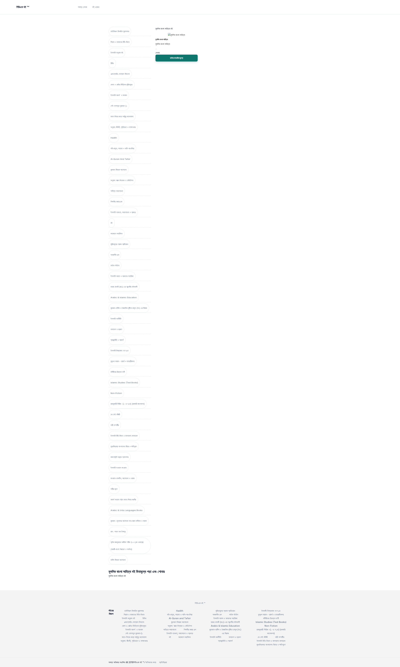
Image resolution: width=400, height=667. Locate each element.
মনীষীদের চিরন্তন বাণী (118, 372)
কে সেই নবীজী (115, 414)
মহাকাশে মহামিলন (116, 233)
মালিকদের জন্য (151, 662)
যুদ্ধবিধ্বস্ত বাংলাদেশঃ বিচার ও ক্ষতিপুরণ (124, 446)
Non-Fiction (116, 393)
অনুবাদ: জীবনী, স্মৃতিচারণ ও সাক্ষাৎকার (123, 127)
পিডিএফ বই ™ (200, 603)
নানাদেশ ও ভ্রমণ (116, 329)
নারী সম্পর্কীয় (115, 425)
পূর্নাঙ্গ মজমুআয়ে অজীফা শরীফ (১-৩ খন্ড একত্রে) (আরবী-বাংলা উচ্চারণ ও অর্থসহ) (127, 545)
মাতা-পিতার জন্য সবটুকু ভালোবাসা (122, 116)
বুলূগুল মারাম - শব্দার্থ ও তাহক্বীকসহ (123, 361)
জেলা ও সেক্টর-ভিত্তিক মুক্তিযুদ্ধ (121, 84)
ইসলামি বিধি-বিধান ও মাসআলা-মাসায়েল (124, 435)
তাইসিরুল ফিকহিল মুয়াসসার (120, 31)
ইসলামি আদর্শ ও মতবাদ (119, 95)
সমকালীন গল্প (115, 255)
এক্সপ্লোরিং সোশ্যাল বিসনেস (120, 74)
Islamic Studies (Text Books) (124, 382)
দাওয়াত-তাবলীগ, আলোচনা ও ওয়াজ (123, 478)
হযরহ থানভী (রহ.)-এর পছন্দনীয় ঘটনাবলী (124, 286)
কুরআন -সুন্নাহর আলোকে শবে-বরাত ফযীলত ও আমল (129, 521)
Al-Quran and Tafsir (120, 159)
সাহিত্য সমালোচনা (117, 191)
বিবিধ (112, 63)
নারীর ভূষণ (114, 489)
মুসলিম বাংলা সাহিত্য (161, 39)
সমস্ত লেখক (82, 7)
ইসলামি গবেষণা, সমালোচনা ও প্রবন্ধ (123, 212)
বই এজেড (95, 7)
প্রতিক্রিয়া (163, 662)
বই (111, 223)
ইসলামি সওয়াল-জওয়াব (118, 467)
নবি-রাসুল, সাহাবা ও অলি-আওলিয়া (122, 148)
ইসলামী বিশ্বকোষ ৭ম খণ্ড (119, 350)
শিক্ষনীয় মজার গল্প (116, 201)
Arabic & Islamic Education (124, 297)
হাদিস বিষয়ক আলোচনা (118, 560)
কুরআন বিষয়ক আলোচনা (119, 169)
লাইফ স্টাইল (115, 265)
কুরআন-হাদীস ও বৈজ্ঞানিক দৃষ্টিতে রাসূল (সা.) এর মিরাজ (129, 308)
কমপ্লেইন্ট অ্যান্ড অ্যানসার (119, 457)
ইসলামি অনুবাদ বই (117, 52)
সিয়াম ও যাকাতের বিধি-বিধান (120, 42)
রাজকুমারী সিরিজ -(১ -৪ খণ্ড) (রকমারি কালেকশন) (128, 404)
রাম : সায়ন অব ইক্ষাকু (118, 531)
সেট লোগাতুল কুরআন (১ (119, 106)
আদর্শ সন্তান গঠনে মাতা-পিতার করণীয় (123, 499)
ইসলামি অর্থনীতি (116, 318)
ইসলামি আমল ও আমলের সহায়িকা (122, 276)
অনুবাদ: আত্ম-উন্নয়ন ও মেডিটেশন (122, 180)
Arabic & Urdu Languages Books (126, 510)
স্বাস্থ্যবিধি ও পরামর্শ (117, 340)
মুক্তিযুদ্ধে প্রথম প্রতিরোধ (119, 244)
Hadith (114, 137)
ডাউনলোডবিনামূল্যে (176, 58)
